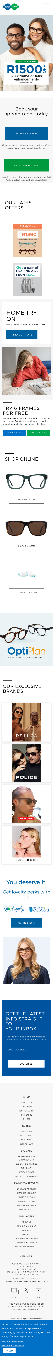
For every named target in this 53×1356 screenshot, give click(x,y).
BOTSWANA (39, 1307)
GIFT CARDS (26, 1115)
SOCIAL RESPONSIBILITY (26, 1247)
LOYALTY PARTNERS (26, 1205)
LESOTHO (17, 1309)
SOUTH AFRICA (15, 1307)
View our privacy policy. (12, 1345)
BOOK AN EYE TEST (26, 133)
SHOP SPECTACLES (26, 499)
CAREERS (26, 1230)
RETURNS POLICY (26, 1209)
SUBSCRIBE (26, 1064)
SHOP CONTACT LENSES (26, 593)
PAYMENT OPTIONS (26, 1197)
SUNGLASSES (27, 1107)
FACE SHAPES (26, 1136)
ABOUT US (26, 1222)
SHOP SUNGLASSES (26, 546)
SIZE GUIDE (26, 1140)
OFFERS (26, 1119)
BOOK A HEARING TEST (26, 165)
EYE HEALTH (26, 1168)
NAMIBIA (28, 1307)
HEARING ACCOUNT (26, 1193)
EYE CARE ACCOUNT (26, 1189)
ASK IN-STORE (26, 922)
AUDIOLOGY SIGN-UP (26, 1226)
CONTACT (26, 1234)
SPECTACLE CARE (26, 1172)
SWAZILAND (33, 1309)
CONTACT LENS (26, 1144)
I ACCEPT (9, 1351)
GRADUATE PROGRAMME (26, 1238)
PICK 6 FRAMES (14, 432)
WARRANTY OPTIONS (26, 1201)
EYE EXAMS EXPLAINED (26, 1164)
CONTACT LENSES (27, 1111)
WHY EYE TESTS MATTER (26, 1176)
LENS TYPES (26, 1132)
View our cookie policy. (12, 1341)
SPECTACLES (26, 1103)
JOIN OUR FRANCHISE (26, 1242)
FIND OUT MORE (22, 334)
